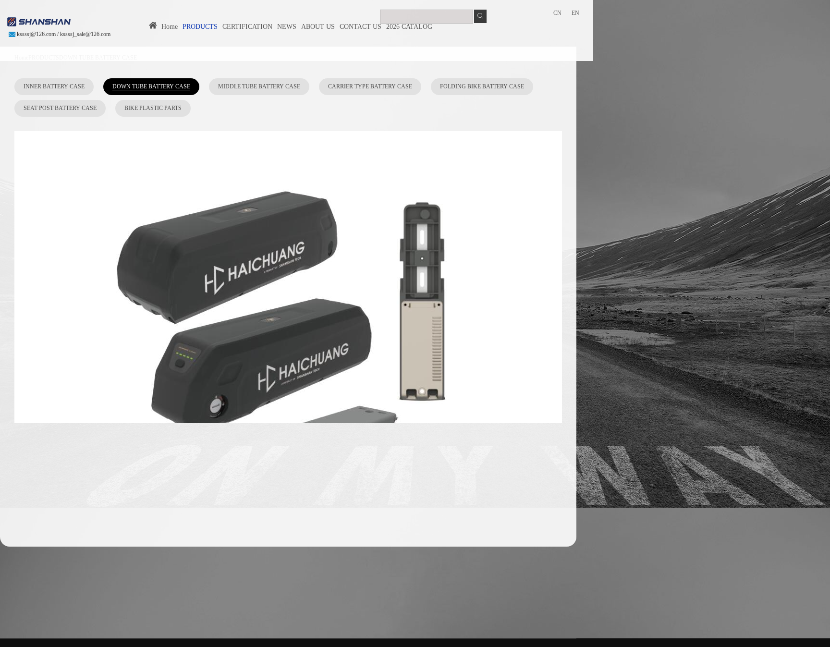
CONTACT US (360, 26)
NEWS (286, 26)
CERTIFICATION (247, 26)
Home (168, 26)
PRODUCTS (200, 26)
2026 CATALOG (409, 26)
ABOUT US (318, 26)
